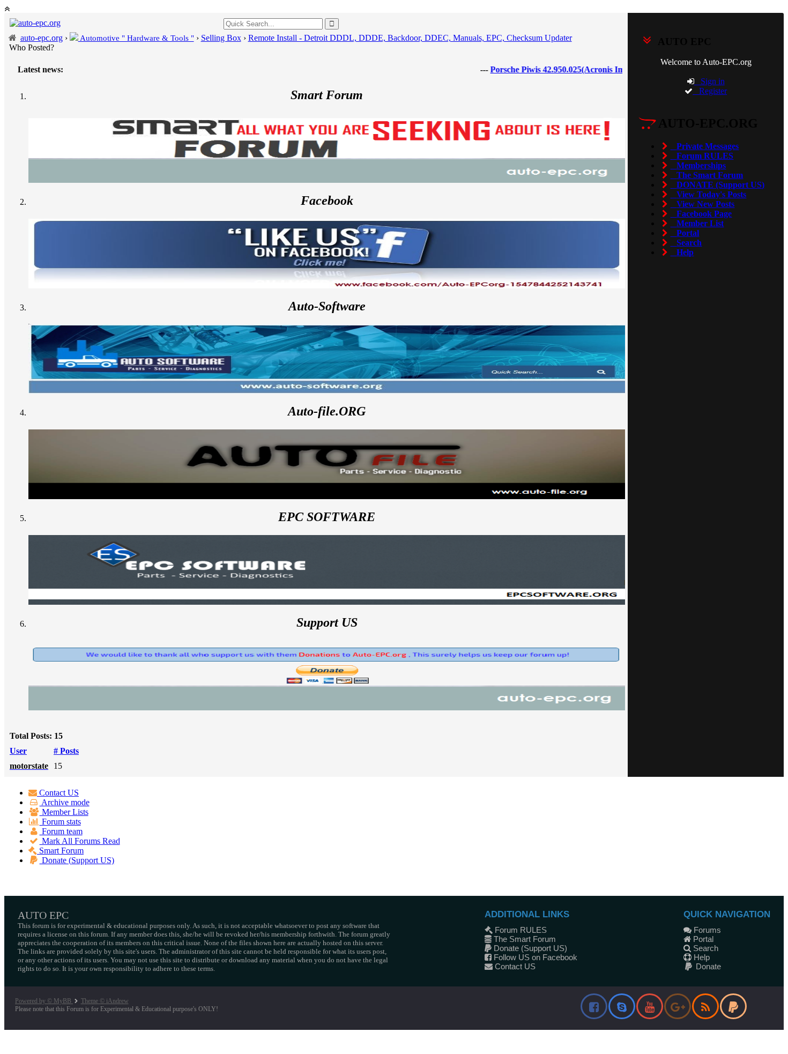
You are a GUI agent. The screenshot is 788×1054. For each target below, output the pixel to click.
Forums (706, 929)
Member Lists (64, 812)
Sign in (709, 81)
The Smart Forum (524, 939)
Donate (707, 966)
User (18, 750)
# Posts (66, 750)
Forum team (61, 831)
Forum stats (60, 821)
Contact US (58, 792)
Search (704, 948)
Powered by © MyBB (44, 1001)
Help (701, 957)
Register (710, 90)
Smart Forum (60, 850)
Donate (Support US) (77, 860)
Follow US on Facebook (534, 957)
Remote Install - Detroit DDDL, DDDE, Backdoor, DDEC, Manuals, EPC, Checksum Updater (410, 37)
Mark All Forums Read (80, 840)
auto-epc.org (41, 37)
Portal (702, 939)
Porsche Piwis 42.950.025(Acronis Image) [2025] (553, 69)
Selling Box (221, 37)
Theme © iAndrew (105, 1001)
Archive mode (65, 802)
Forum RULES (520, 929)
